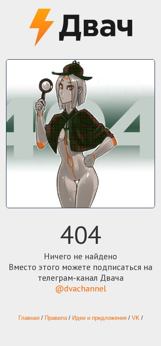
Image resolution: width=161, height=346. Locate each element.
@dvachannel (80, 288)
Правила (56, 318)
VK (136, 318)
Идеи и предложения (99, 318)
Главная (28, 318)
